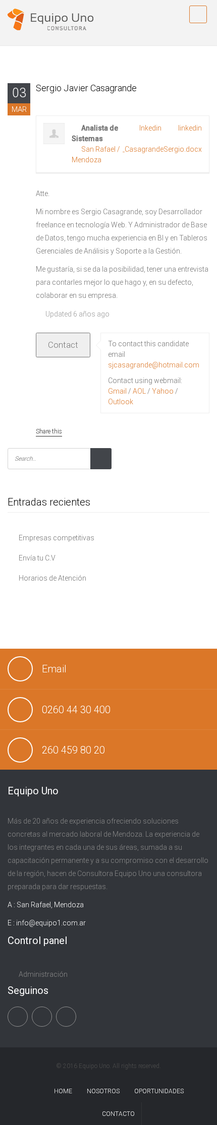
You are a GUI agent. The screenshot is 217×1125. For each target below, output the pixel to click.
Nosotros (103, 1091)
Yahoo (163, 391)
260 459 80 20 (73, 750)
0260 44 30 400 (76, 710)
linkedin (190, 128)
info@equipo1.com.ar (51, 923)
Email (54, 669)
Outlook (120, 402)
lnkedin (150, 128)
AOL (139, 391)
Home (63, 1091)
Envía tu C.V (37, 558)
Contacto (118, 1113)
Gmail (117, 391)
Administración (43, 974)
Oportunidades (159, 1091)
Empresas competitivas (56, 538)
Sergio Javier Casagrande (86, 88)
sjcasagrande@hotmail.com (153, 365)
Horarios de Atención (52, 578)
